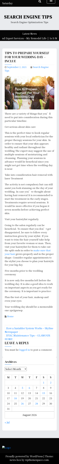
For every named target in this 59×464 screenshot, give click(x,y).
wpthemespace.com (37, 460)
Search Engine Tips (28, 17)
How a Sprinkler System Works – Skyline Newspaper (29, 330)
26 (22, 403)
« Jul (7, 422)
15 (43, 393)
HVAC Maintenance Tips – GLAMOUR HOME (27, 337)
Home (10, 316)
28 (36, 403)
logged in (24, 349)
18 (15, 398)
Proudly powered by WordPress (24, 456)
